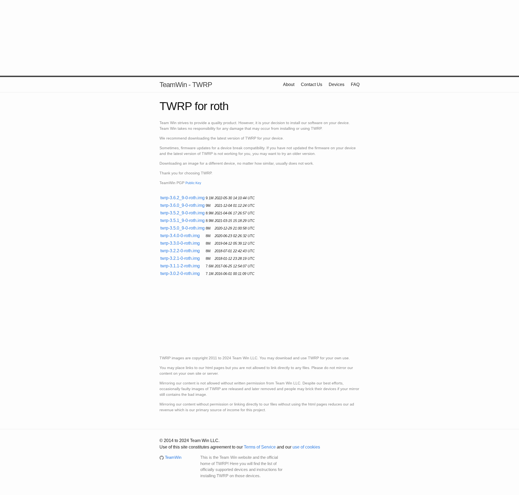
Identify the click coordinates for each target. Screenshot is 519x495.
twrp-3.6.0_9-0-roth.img (182, 205)
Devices (336, 84)
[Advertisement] (259, 38)
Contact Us (311, 84)
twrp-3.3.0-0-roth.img (180, 243)
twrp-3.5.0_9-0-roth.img (182, 228)
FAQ (355, 84)
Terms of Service (260, 447)
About (288, 84)
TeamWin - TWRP (185, 85)
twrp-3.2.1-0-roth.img (180, 258)
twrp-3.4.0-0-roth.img (180, 235)
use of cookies (306, 447)
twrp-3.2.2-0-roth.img (180, 250)
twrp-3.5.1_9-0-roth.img (182, 220)
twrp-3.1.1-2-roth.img (180, 266)
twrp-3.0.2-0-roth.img (180, 273)
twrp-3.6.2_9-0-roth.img (182, 197)
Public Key (193, 183)
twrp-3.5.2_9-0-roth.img (182, 213)
